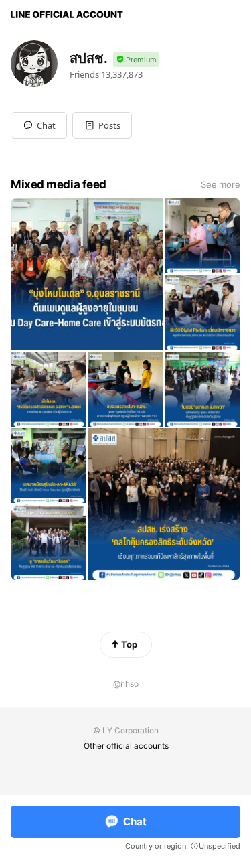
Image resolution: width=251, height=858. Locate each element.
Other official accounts (126, 746)
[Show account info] (136, 60)
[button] (102, 125)
